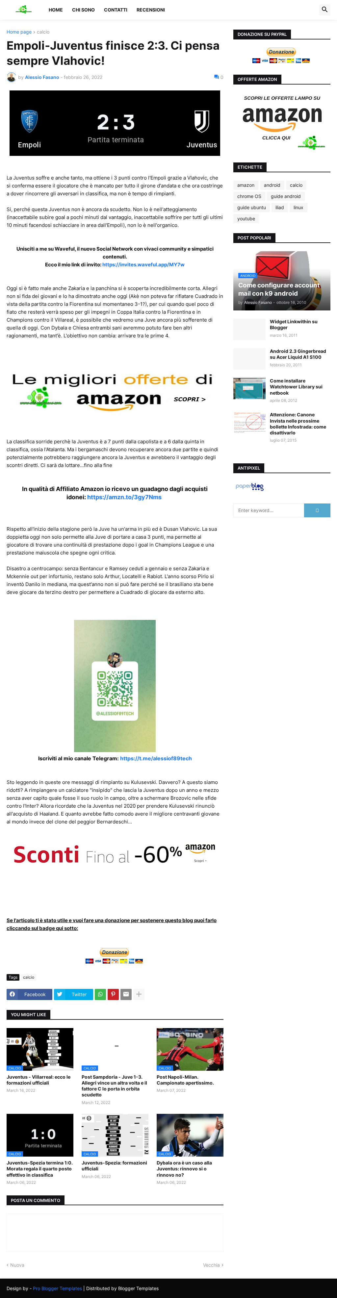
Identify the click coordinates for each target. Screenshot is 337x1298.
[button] (324, 9)
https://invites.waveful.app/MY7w (143, 264)
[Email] (126, 994)
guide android (286, 196)
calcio (43, 32)
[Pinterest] (113, 994)
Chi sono (83, 9)
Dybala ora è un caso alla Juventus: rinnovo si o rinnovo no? (184, 1168)
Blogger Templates (138, 1288)
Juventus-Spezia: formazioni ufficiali (114, 1165)
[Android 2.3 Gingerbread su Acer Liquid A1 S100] (249, 359)
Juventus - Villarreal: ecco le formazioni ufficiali (38, 1080)
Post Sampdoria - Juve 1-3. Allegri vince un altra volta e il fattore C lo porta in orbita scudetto (114, 1086)
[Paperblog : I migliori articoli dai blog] (249, 490)
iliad (279, 207)
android (272, 185)
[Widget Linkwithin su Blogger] (249, 329)
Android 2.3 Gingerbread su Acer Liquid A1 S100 (298, 354)
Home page (19, 32)
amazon (245, 185)
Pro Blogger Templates (57, 1288)
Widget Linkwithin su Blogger (294, 324)
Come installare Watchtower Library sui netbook (296, 386)
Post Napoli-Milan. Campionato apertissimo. (185, 1080)
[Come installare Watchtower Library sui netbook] (249, 388)
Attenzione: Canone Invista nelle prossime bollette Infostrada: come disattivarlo (298, 423)
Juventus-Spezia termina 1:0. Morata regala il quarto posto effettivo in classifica (40, 1168)
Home (56, 9)
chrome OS (249, 196)
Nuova (17, 1265)
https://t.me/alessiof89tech (156, 758)
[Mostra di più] (138, 994)
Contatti (115, 9)
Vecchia (211, 1265)
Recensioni (151, 9)
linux (298, 207)
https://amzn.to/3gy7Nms (124, 497)
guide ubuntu (251, 207)
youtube (246, 218)
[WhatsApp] (100, 994)
